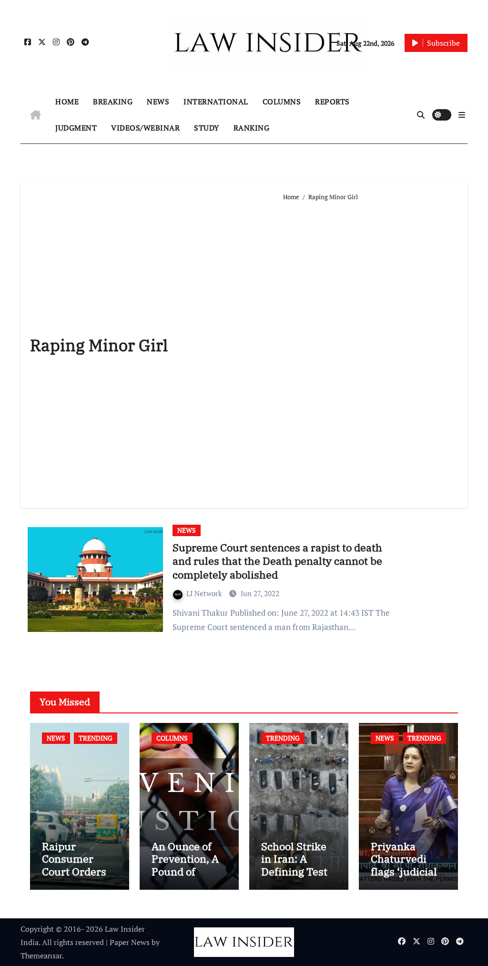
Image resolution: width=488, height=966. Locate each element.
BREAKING (112, 101)
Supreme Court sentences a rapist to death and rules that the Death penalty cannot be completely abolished (277, 560)
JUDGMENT (76, 127)
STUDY (206, 127)
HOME (67, 101)
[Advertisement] (370, 351)
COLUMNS (282, 101)
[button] (461, 115)
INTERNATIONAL (215, 101)
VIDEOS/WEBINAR (145, 127)
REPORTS (332, 101)
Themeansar (41, 955)
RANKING (252, 127)
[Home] (35, 115)
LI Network (205, 593)
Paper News (130, 942)
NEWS (158, 101)
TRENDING (95, 737)
